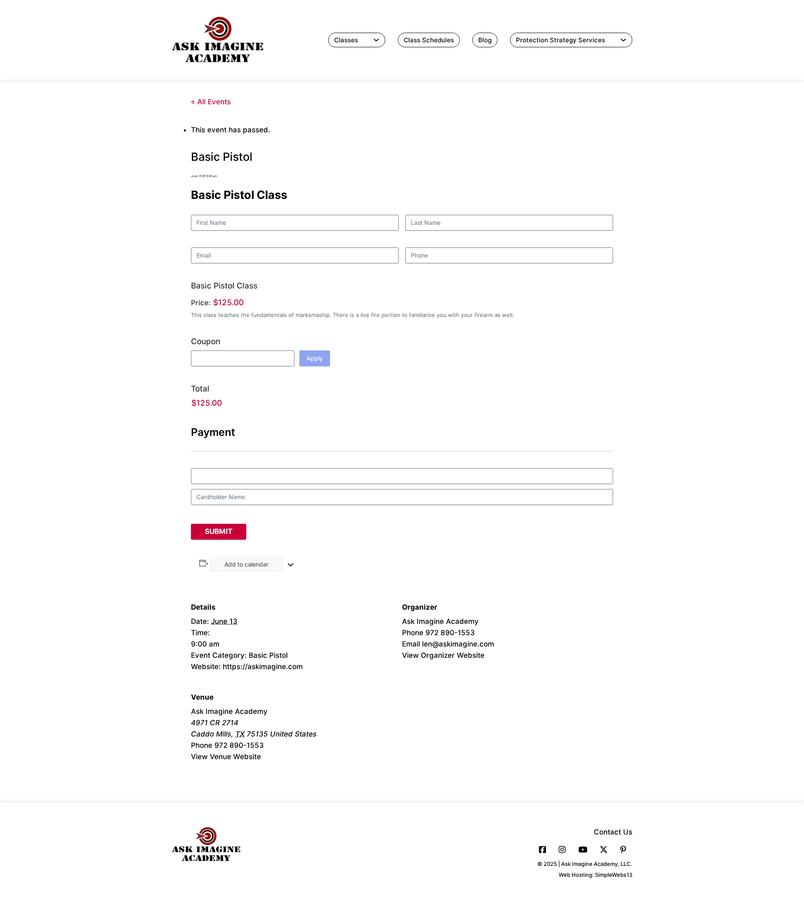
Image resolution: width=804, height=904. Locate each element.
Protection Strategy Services (560, 40)
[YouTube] (582, 850)
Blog (485, 40)
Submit (218, 531)
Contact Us (613, 832)
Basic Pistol (268, 655)
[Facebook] (542, 850)
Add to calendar (246, 564)
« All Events (211, 102)
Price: (201, 303)
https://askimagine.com (263, 666)
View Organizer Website (443, 655)
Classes (346, 40)
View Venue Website (226, 756)
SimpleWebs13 (613, 874)
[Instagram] (562, 850)
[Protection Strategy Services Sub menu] (623, 40)
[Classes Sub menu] (376, 40)
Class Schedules (429, 40)
